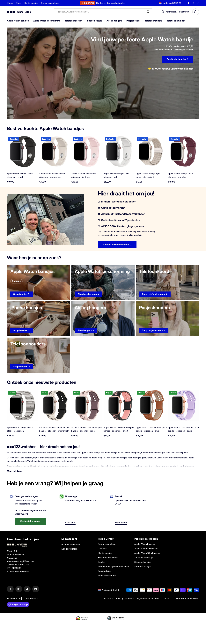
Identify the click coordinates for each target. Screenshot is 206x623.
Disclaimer (108, 598)
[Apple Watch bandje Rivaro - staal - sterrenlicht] (22, 405)
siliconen (115, 457)
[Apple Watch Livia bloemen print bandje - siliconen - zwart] (119, 405)
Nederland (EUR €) (172, 3)
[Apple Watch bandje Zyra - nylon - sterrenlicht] (151, 151)
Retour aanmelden (50, 3)
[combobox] (103, 11)
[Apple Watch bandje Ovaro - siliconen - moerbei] (183, 151)
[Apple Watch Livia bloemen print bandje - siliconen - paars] (183, 405)
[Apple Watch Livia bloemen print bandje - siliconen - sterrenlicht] (54, 405)
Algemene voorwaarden (148, 598)
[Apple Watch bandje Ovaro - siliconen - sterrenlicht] (54, 151)
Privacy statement (125, 598)
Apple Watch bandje (90, 452)
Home (10, 3)
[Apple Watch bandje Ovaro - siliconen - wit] (119, 151)
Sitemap (167, 598)
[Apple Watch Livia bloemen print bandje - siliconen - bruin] (151, 405)
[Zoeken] (148, 11)
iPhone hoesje (110, 452)
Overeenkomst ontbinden (187, 598)
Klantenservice (31, 3)
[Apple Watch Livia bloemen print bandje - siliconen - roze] (86, 405)
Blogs (18, 3)
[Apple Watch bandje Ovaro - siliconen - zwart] (22, 151)
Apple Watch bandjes (31, 461)
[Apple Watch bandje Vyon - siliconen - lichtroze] (86, 151)
